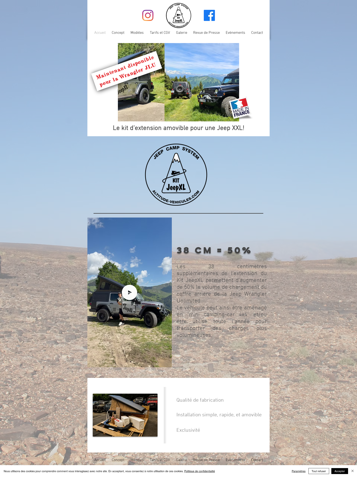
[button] (167, 363)
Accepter (340, 471)
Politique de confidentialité (199, 471)
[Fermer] (352, 471)
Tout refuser (319, 471)
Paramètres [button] (298, 471)
